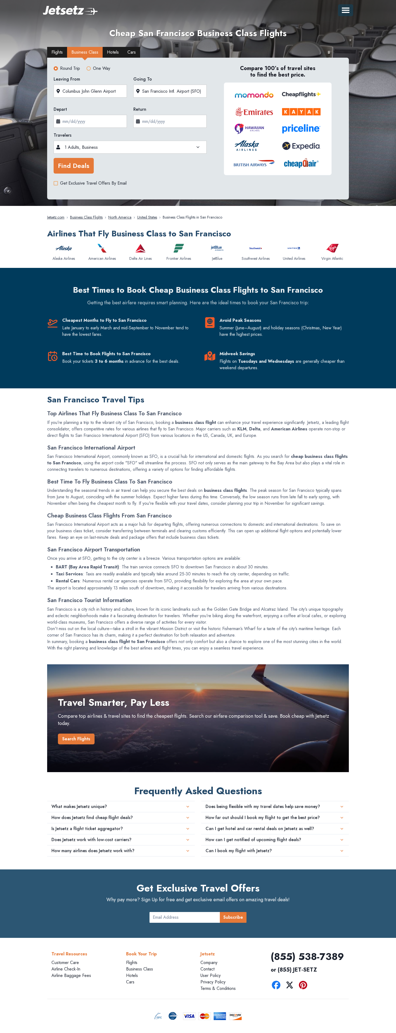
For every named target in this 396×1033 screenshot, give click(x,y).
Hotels (132, 975)
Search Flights (76, 739)
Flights (131, 962)
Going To (142, 79)
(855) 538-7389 (307, 956)
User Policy (210, 975)
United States (147, 217)
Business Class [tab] (84, 52)
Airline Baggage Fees (71, 975)
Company (208, 962)
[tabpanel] (198, 130)
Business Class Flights (86, 217)
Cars (130, 982)
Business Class (139, 969)
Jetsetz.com (55, 217)
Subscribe (233, 917)
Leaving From (67, 79)
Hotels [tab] (113, 52)
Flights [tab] (57, 52)
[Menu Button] (345, 10)
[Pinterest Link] (304, 986)
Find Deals (73, 165)
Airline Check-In (65, 969)
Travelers (62, 135)
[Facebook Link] (277, 986)
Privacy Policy (212, 982)
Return (139, 109)
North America (119, 217)
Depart (60, 109)
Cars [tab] (131, 52)
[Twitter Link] (291, 986)
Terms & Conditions (218, 988)
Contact (207, 969)
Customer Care (65, 962)
